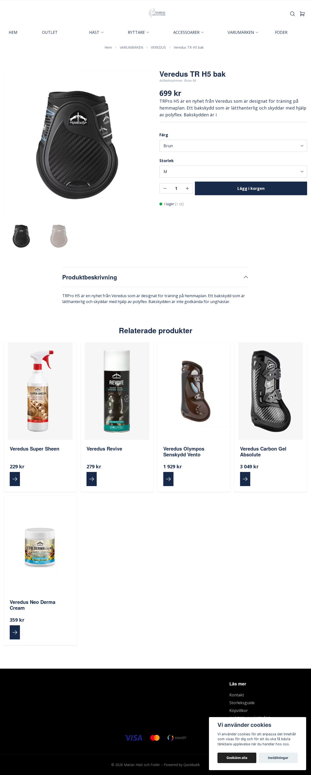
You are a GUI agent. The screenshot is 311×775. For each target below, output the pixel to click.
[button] (143, 145)
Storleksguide (242, 702)
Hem (108, 47)
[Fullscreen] (78, 143)
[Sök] (292, 14)
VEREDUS (158, 47)
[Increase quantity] (187, 188)
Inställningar (278, 758)
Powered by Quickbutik (182, 764)
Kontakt (236, 695)
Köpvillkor (238, 710)
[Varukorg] (302, 14)
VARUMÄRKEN (131, 47)
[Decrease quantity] (165, 188)
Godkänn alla (236, 758)
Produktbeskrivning (89, 277)
